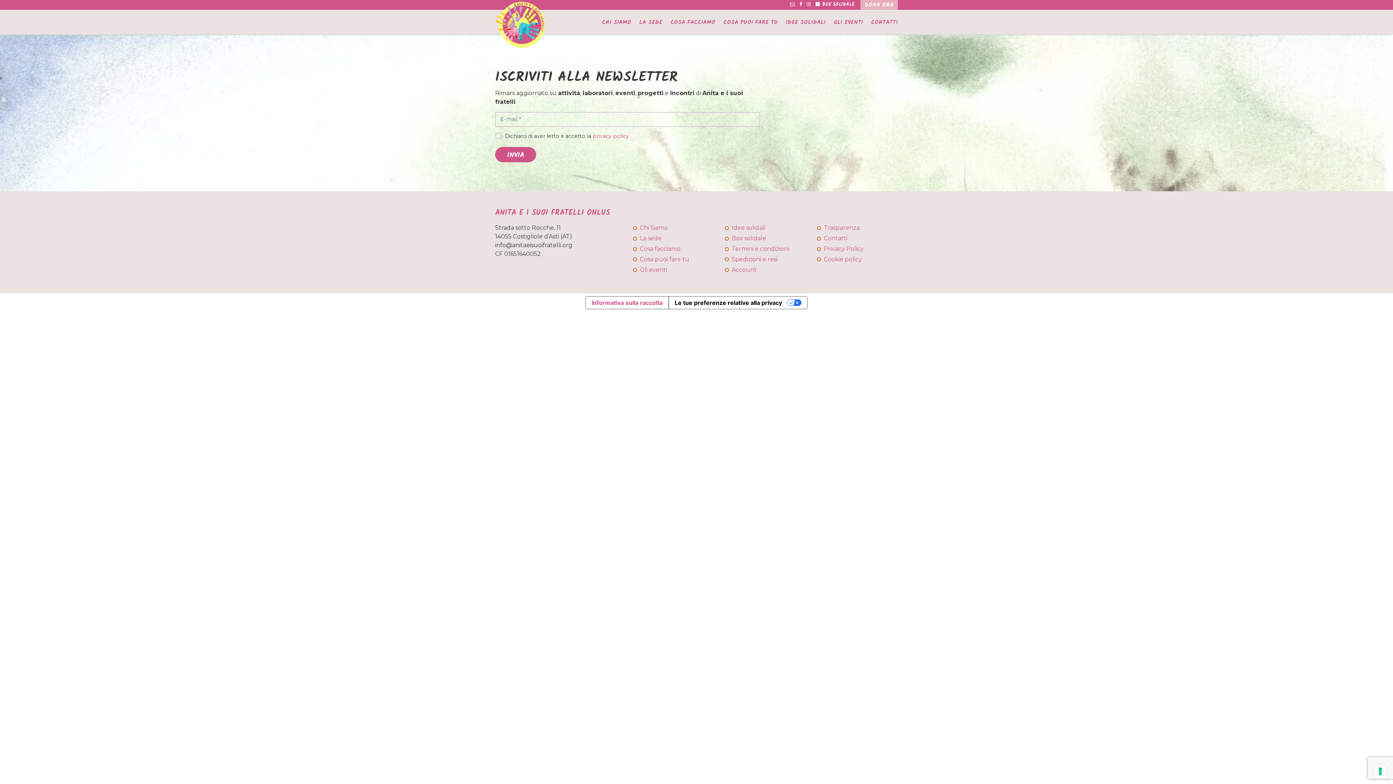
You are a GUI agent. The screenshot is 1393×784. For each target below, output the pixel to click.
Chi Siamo (616, 22)
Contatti (884, 22)
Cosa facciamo (692, 22)
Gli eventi (848, 22)
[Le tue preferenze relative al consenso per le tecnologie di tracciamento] (1380, 771)
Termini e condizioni (760, 248)
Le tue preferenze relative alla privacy (728, 302)
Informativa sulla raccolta (627, 302)
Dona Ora (879, 5)
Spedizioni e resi (754, 259)
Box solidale (749, 238)
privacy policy (611, 136)
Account (744, 269)
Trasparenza (842, 227)
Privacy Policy (844, 248)
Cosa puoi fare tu (750, 22)
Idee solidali (806, 22)
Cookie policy (843, 259)
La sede (650, 22)
